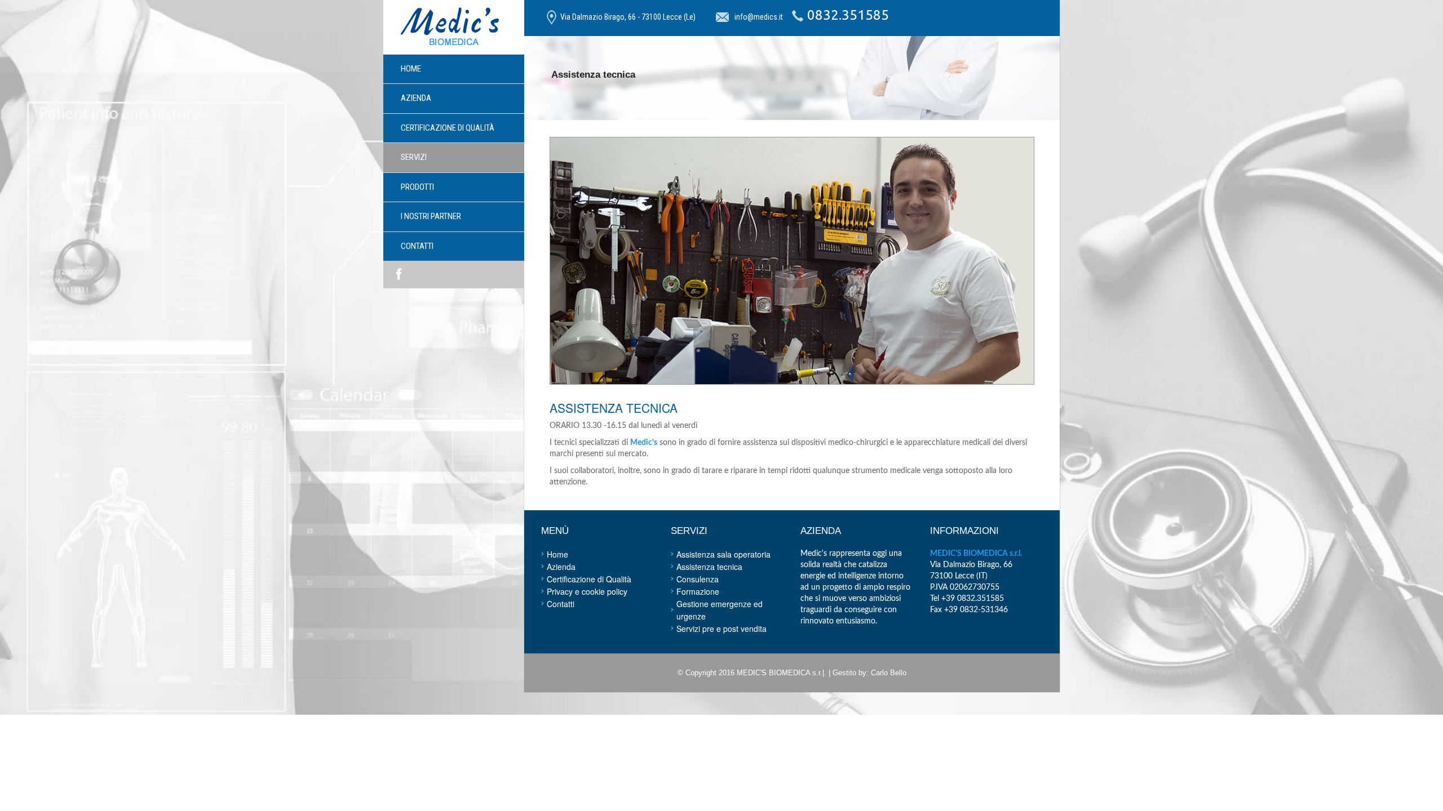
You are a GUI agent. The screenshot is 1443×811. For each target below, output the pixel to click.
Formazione (697, 591)
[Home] (449, 27)
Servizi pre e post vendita (721, 628)
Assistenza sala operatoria (723, 554)
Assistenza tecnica (709, 566)
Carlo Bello (888, 673)
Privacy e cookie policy (587, 591)
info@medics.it (758, 16)
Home (411, 69)
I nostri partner (431, 216)
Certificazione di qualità (447, 128)
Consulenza (697, 579)
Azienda (416, 98)
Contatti (417, 246)
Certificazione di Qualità (589, 579)
